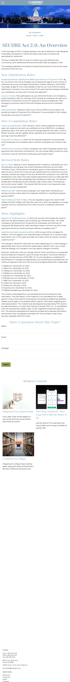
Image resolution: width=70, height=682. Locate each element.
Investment (6, 677)
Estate (5, 679)
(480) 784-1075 (12, 653)
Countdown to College (14, 458)
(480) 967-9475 (12, 655)
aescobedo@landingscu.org (11, 668)
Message (5, 348)
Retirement (6, 675)
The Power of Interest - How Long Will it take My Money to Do (51, 414)
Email (3, 337)
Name (3, 326)
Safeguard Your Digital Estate (18, 411)
